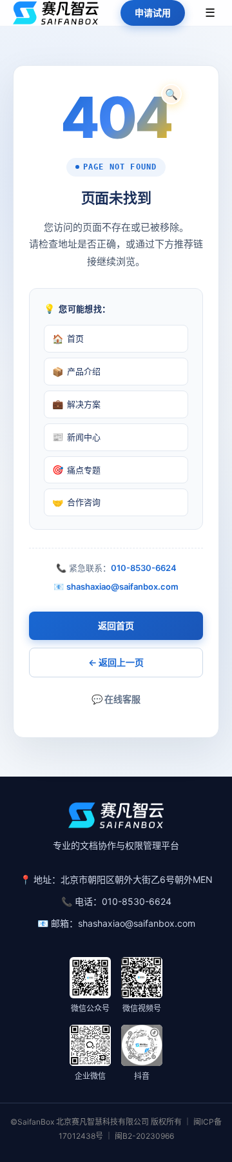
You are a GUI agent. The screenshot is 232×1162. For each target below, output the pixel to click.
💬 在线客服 (116, 698)
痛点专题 (76, 469)
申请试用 (153, 12)
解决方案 (76, 403)
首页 (68, 338)
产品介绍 (76, 371)
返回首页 (116, 625)
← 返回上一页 (116, 662)
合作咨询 (76, 502)
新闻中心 (76, 436)
